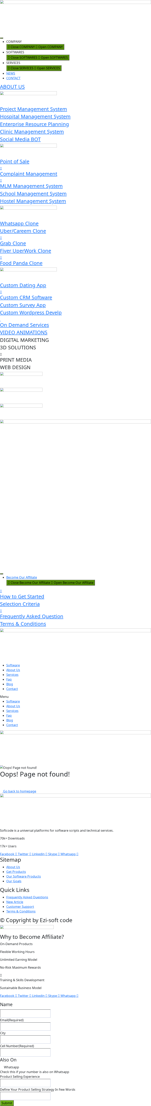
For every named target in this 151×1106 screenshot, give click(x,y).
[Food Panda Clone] (1, 258)
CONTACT (13, 78)
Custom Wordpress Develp (31, 312)
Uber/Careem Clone (23, 230)
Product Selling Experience (20, 1076)
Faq (9, 679)
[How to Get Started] (1, 591)
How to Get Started (22, 596)
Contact (12, 689)
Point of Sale (14, 161)
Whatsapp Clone (19, 223)
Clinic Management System (32, 131)
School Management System (33, 193)
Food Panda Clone (21, 263)
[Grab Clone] (1, 238)
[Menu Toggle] (1, 38)
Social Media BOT (20, 139)
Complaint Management (28, 173)
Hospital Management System (35, 116)
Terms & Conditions (23, 623)
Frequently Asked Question (31, 616)
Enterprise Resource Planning (34, 124)
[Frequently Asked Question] (1, 611)
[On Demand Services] (0, 319)
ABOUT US (12, 86)
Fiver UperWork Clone (25, 250)
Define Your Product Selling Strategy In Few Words (37, 1089)
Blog (9, 684)
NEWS (10, 73)
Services (12, 675)
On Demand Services (24, 324)
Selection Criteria (20, 603)
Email (12, 1020)
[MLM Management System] (1, 180)
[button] (75, 696)
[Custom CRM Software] (1, 292)
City (3, 1033)
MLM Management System (31, 186)
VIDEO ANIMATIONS (23, 332)
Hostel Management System (33, 201)
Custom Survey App (23, 305)
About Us (13, 670)
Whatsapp (11, 1067)
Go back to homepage (19, 791)
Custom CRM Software (26, 297)
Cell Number (17, 1046)
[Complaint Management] (1, 168)
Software (13, 665)
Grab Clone (13, 243)
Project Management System (33, 109)
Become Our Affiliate (21, 577)
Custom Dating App (23, 285)
